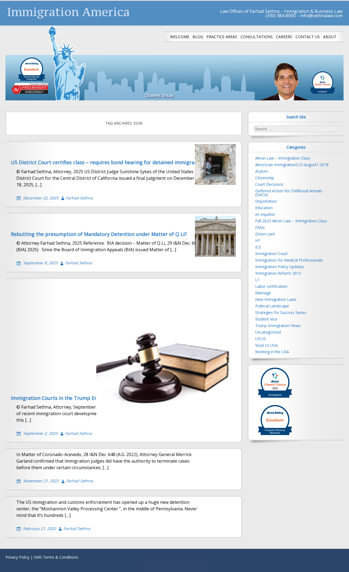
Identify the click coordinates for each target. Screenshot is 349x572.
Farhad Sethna (79, 197)
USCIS (260, 338)
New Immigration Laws (275, 299)
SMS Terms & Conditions (56, 557)
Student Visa (266, 319)
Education (264, 207)
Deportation (266, 201)
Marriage (263, 292)
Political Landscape (272, 306)
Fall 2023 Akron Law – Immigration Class (291, 220)
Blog (197, 36)
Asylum (261, 171)
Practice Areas (221, 36)
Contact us (308, 36)
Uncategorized (268, 332)
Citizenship (264, 177)
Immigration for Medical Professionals (289, 260)
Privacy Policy (17, 557)
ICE (258, 247)
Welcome (179, 36)
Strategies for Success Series (280, 312)
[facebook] (321, 558)
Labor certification (271, 286)
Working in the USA (272, 351)
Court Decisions (269, 184)
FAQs (260, 227)
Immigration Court (271, 253)
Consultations (256, 36)
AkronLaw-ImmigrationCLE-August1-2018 (292, 164)
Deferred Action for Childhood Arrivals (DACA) (288, 192)
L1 (257, 279)
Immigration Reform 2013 (278, 273)
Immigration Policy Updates (279, 266)
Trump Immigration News (278, 325)
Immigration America (68, 11)
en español (265, 214)
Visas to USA (266, 345)
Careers (284, 36)
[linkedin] (339, 558)
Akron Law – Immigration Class (282, 158)
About (329, 36)
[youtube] (330, 558)
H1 (257, 240)
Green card (265, 233)
